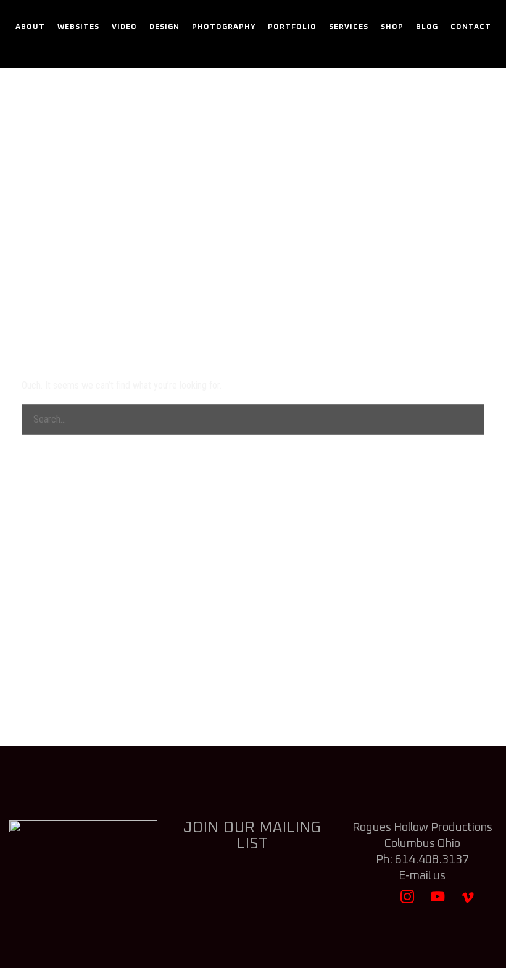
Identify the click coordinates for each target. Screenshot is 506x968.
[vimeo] (468, 902)
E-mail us (422, 876)
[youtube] (438, 902)
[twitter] (377, 902)
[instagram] (407, 902)
